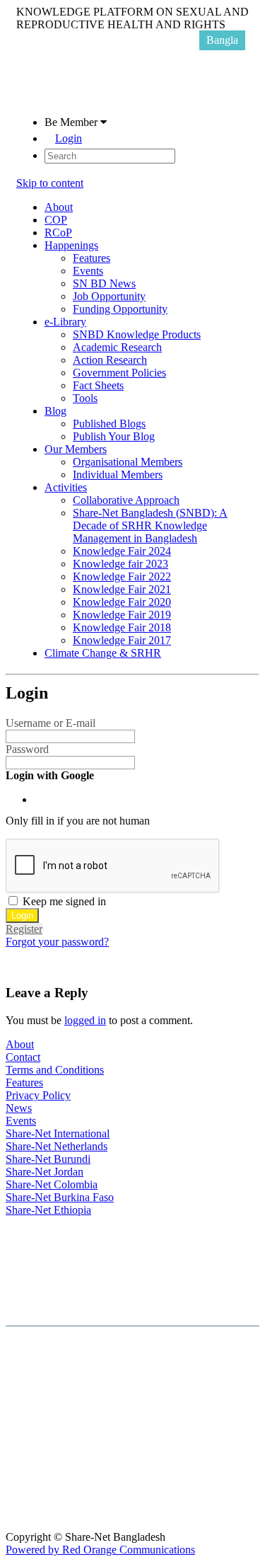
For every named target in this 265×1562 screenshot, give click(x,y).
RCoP (58, 232)
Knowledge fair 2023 (120, 564)
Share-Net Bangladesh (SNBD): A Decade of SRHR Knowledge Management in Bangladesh (150, 525)
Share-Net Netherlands (56, 1146)
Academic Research (117, 347)
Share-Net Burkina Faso (60, 1197)
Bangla (222, 40)
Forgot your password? (57, 942)
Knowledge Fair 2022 (122, 576)
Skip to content (49, 183)
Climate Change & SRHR (103, 653)
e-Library (65, 322)
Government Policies (119, 373)
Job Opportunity (109, 296)
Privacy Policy (38, 1095)
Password (27, 749)
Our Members (76, 449)
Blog (55, 411)
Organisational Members (127, 462)
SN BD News (104, 283)
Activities (66, 487)
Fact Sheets (98, 385)
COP (56, 220)
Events (88, 271)
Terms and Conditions (55, 1070)
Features (91, 258)
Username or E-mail (50, 723)
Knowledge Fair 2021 (122, 589)
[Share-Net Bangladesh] (51, 98)
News (19, 1108)
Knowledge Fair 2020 (122, 602)
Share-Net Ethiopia (48, 1210)
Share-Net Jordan (44, 1172)
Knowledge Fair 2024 (122, 551)
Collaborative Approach (126, 500)
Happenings (71, 245)
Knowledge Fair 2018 (122, 627)
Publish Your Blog (114, 436)
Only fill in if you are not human (78, 821)
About (59, 207)
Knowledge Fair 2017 (122, 640)
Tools (85, 398)
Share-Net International (58, 1133)
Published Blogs (109, 424)
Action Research (110, 360)
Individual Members (118, 475)
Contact (23, 1057)
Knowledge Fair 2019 (122, 615)
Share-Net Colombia (52, 1184)
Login (68, 138)
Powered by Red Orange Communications (100, 1550)
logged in (85, 1020)
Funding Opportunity (120, 309)
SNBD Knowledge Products (137, 334)
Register (24, 929)
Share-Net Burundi (48, 1159)
